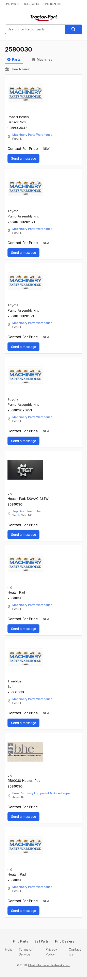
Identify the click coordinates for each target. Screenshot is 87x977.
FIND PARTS (12, 3)
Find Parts (20, 941)
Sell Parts (41, 941)
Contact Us (75, 951)
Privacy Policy (51, 951)
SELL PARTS (31, 3)
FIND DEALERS (52, 3)
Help (8, 949)
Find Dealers (64, 941)
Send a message (23, 158)
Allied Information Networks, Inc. (49, 965)
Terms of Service (26, 951)
